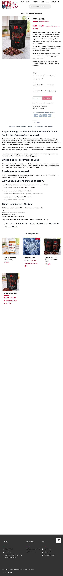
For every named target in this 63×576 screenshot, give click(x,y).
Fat (34, 88)
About (42, 1)
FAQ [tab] (46, 126)
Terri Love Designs (30, 569)
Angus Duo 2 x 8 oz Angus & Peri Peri (51, 259)
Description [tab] (12, 126)
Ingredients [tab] (30, 126)
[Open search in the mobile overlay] (40, 6)
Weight (35, 73)
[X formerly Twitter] (8, 572)
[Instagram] (6, 572)
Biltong (38, 122)
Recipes (35, 1)
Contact (53, 1)
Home (22, 1)
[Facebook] (3, 572)
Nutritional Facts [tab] (39, 126)
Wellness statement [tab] (21, 126)
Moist (34, 82)
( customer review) (44, 21)
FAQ (47, 1)
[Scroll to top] (59, 575)
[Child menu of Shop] (28, 1)
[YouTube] (11, 572)
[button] (28, 18)
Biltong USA (8, 569)
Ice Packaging (30, 258)
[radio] (39, 76)
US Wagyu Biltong (10, 293)
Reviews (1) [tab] (51, 126)
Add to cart (47, 98)
